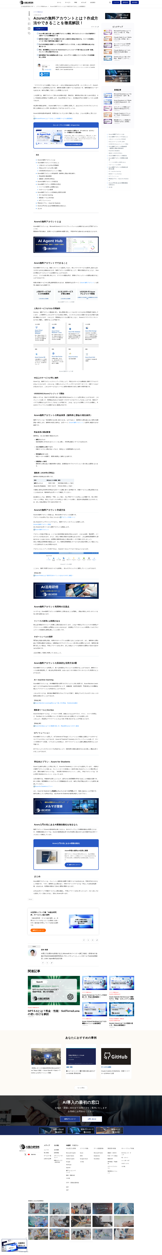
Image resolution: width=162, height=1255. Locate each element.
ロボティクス (125, 1163)
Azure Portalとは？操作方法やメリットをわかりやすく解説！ (54, 575)
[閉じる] (26, 1238)
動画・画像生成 (70, 1175)
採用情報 (56, 1152)
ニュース (46, 1149)
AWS (81, 1155)
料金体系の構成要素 (45, 176)
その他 (68, 1178)
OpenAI (68, 1167)
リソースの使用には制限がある (49, 187)
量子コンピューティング (71, 1171)
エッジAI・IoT (125, 1160)
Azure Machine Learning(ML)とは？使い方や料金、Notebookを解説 (56, 703)
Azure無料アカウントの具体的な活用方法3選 (52, 192)
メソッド (83, 2)
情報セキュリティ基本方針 (58, 1161)
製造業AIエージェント (112, 1172)
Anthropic (68, 1164)
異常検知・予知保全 (112, 1162)
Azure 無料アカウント (87, 282)
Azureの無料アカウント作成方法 (48, 181)
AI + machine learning (46, 195)
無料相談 (134, 2)
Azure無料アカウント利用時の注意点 (49, 184)
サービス (67, 2)
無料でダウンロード (73, 864)
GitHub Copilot (70, 1158)
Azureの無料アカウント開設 (42, 524)
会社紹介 (93, 2)
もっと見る (81, 1087)
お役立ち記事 (47, 1158)
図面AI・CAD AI (112, 1153)
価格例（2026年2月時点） (47, 179)
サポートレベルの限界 (46, 189)
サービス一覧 (47, 1155)
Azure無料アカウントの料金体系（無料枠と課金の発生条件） (57, 173)
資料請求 (125, 2)
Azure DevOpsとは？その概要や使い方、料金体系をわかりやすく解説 (57, 726)
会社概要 (56, 1149)
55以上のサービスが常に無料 (48, 168)
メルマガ (116, 2)
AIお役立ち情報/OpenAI (33, 1007)
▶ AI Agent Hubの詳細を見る (74, 144)
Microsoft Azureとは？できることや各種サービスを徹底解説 (53, 118)
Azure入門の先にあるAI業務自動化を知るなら (52, 206)
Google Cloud (84, 1158)
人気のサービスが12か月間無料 (49, 165)
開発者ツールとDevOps (46, 197)
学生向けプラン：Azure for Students (49, 203)
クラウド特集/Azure (38, 12)
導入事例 (46, 1152)
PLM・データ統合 (112, 1155)
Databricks (97, 1155)
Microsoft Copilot (71, 1153)
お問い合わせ (92, 1119)
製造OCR (110, 1158)
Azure (81, 1153)
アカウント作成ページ (68, 517)
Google (68, 1161)
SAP (67, 1190)
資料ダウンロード (70, 1119)
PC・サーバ (125, 1157)
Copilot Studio (70, 1155)
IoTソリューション (45, 200)
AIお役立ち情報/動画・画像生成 (116, 1018)
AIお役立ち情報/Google (114, 1020)
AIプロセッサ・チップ (126, 1153)
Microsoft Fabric (98, 1153)
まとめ (40, 208)
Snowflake (97, 1158)
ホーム (59, 2)
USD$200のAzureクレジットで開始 (50, 170)
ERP (67, 1187)
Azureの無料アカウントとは (46, 160)
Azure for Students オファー (44, 786)
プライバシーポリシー (58, 1156)
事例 (75, 2)
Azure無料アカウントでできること (48, 162)
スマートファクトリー (112, 1167)
